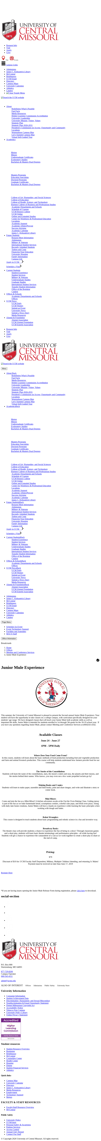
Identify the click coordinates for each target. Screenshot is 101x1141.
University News (19, 310)
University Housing (20, 254)
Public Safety (50, 986)
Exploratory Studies (19, 160)
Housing (9, 1063)
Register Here (6, 873)
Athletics (10, 88)
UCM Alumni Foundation (22, 322)
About (9, 106)
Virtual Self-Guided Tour (22, 137)
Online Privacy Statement (16, 1015)
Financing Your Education (22, 252)
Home (8, 648)
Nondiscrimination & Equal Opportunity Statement (27, 1003)
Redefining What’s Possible (23, 109)
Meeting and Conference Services (20, 652)
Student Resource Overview (18, 1049)
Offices (15, 299)
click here (81, 891)
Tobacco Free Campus (15, 1010)
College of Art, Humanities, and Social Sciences (31, 197)
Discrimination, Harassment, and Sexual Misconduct (28, 1001)
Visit (8, 48)
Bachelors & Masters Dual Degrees (25, 162)
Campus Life (17, 259)
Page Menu (6, 622)
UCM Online (17, 214)
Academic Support (19, 223)
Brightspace (11, 76)
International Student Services (24, 245)
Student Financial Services (17, 1068)
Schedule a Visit (13, 267)
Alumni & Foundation (15, 317)
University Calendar (14, 1083)
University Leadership (21, 118)
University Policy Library (16, 1012)
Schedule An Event (14, 627)
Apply (9, 50)
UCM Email (11, 79)
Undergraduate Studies (21, 280)
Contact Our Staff (13, 1134)
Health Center (12, 1061)
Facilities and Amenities (16, 631)
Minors (14, 155)
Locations (16, 130)
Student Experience (20, 273)
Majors (14, 152)
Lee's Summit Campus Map (23, 135)
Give (8, 52)
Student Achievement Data (17, 998)
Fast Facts (16, 111)
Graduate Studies (19, 282)
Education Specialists (20, 177)
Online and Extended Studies (24, 216)
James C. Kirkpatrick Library (18, 72)
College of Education (20, 200)
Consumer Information (15, 996)
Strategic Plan (17, 123)
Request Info (11, 45)
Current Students (13, 270)
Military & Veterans (20, 242)
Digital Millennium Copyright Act (20, 1005)
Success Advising (19, 228)
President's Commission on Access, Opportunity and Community (38, 128)
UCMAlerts (11, 1122)
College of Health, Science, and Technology (29, 202)
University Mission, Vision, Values (26, 120)
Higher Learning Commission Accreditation (30, 116)
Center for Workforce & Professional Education (31, 219)
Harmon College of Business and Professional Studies (33, 204)
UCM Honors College (21, 212)
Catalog (9, 91)
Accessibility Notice (14, 1008)
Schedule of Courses (20, 209)
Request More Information (23, 238)
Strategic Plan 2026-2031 (22, 125)
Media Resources (19, 113)
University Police (13, 1120)
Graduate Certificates (20, 182)
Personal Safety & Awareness (18, 1125)
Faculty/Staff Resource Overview (20, 1107)
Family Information (20, 257)
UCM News (11, 301)
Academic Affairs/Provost (22, 226)
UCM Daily (17, 303)
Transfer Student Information (24, 287)
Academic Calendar (20, 230)
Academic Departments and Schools (27, 207)
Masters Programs (18, 175)
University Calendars (15, 86)
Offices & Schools (14, 294)
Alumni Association (20, 320)
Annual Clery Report (15, 1132)
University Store (63, 986)
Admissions (11, 69)
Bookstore (10, 1051)
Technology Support (14, 1095)
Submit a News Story (20, 313)
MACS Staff (11, 634)
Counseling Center (14, 1058)
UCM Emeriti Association (22, 325)
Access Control (12, 1129)
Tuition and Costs (19, 249)
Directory (10, 81)
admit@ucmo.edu (8, 981)
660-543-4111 (7, 976)
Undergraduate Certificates (22, 157)
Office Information (9, 639)
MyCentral (10, 74)
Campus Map (11, 1080)
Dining (9, 1065)
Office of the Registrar (21, 289)
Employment (11, 1092)
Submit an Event (18, 308)
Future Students (12, 235)
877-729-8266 (7, 971)
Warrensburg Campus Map (23, 132)
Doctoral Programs (19, 180)
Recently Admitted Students (23, 247)
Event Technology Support (17, 629)
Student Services (18, 275)
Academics (11, 139)
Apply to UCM (14, 262)
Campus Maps (12, 83)
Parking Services (13, 1127)
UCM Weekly (17, 306)
